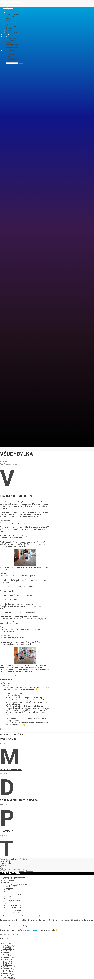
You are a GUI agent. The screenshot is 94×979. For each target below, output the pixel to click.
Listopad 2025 (8, 959)
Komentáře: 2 (4, 461)
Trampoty (7, 830)
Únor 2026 (6, 954)
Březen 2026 (7, 952)
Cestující (8, 18)
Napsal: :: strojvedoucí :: (9, 859)
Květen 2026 (7, 949)
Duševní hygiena (11, 769)
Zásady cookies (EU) (12, 47)
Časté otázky (7, 10)
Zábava (8, 30)
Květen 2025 (7, 970)
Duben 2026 (7, 950)
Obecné (8, 20)
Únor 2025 (6, 975)
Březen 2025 (7, 974)
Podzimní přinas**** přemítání (20, 800)
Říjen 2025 (6, 961)
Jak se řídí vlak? (8, 8)
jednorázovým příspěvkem (31, 930)
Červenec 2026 (8, 945)
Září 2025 (6, 963)
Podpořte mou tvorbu (7, 869)
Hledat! (21, 63)
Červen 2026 (7, 947)
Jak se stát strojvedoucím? (11, 6)
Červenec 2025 (8, 966)
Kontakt (8, 43)
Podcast (8, 22)
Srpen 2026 (7, 943)
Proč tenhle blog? (11, 39)
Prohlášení (29, 871)
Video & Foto (9, 28)
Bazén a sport (10, 16)
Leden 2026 (7, 956)
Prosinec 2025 (8, 958)
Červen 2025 (7, 968)
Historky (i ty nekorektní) (14, 14)
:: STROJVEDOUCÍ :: (11, 1)
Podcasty (6, 34)
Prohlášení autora (12, 41)
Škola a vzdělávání (12, 26)
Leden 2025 (7, 977)
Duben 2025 (7, 972)
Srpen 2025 (7, 965)
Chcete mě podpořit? (12, 45)
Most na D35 (8, 738)
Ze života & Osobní (11, 32)
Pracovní (8, 24)
